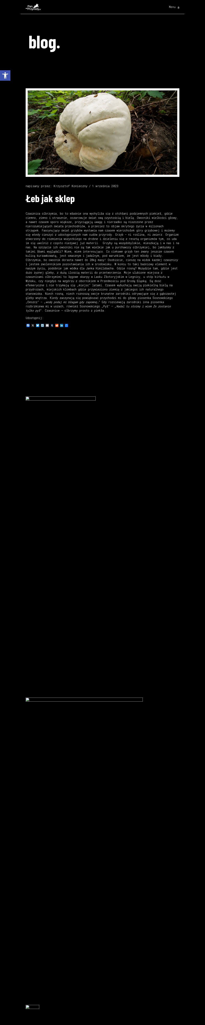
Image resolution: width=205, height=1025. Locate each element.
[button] (5, 75)
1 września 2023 (105, 186)
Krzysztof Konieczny (70, 186)
